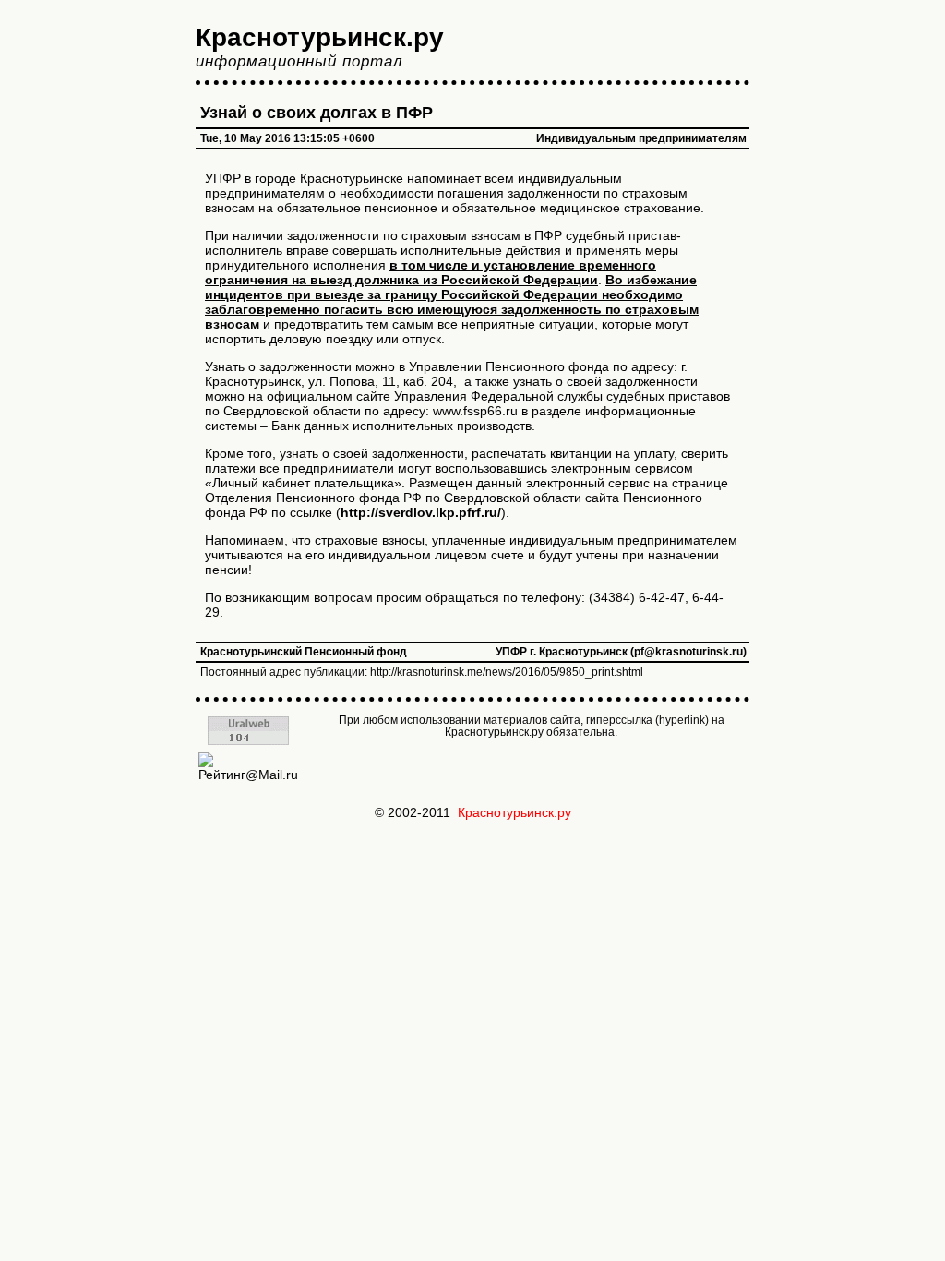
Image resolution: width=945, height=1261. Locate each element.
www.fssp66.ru (475, 410)
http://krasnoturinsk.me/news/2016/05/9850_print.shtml (506, 672)
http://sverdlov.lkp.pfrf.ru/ (421, 512)
